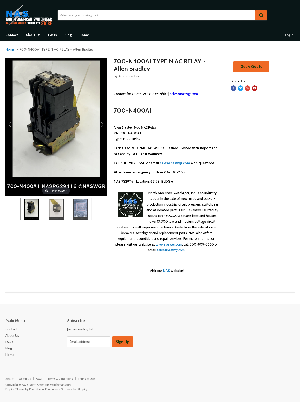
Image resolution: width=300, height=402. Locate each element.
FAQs (52, 35)
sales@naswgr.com (184, 94)
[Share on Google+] (247, 88)
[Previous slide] (9, 124)
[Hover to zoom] (56, 126)
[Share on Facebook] (233, 88)
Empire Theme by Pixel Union (24, 389)
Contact (11, 35)
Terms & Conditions (60, 378)
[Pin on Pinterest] (254, 88)
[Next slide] (102, 124)
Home (84, 35)
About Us (33, 35)
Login (289, 35)
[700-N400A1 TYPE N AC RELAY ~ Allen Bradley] (31, 209)
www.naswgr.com (169, 244)
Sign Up (123, 341)
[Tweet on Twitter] (240, 88)
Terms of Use (86, 378)
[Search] (261, 15)
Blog (68, 35)
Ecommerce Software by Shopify (66, 389)
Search (9, 378)
